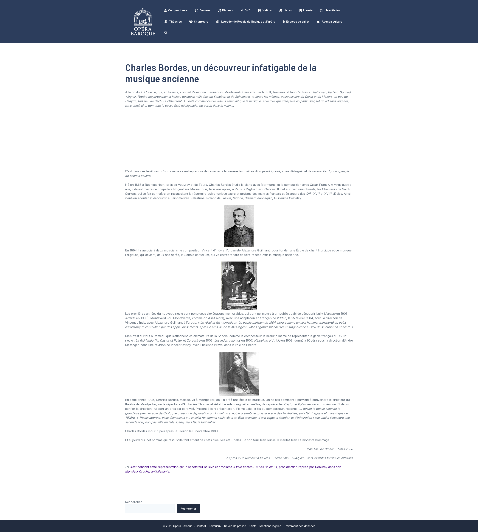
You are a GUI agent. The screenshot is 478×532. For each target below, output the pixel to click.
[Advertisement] (239, 138)
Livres (288, 10)
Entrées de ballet (297, 21)
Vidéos (267, 10)
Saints (253, 526)
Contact (201, 526)
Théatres (175, 21)
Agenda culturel (332, 21)
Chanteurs (201, 21)
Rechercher (133, 502)
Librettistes (332, 10)
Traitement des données (299, 526)
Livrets (308, 10)
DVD (247, 10)
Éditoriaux (215, 526)
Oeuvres (205, 10)
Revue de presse (235, 526)
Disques (227, 10)
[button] (166, 32)
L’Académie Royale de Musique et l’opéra (248, 21)
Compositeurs (178, 10)
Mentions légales (270, 526)
